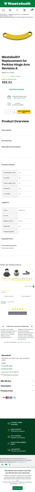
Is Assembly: (6, 194)
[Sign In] (24, 10)
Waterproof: (6, 188)
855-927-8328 (7, 369)
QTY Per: (5, 215)
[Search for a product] (17, 10)
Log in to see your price (9, 79)
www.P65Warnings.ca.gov (24, 342)
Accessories (25, 14)
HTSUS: (5, 210)
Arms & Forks (4, 16)
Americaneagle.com (21, 462)
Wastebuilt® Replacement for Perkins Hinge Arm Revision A (16, 17)
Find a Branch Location (10, 375)
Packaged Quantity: (8, 231)
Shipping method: (8, 221)
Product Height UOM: (9, 183)
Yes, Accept (18, 488)
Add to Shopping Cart (24, 111)
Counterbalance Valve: (9, 172)
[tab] (9, 296)
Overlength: (6, 226)
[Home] (17, 4)
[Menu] (3, 10)
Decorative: (6, 178)
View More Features (16, 89)
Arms (10, 16)
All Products (3, 14)
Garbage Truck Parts (14, 14)
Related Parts (7, 239)
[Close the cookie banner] (33, 469)
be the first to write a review (17, 313)
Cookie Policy (21, 483)
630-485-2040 (7, 366)
